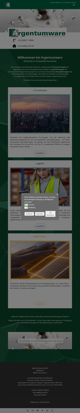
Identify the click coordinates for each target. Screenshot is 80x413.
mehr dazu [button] (28, 202)
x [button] (57, 194)
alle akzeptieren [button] (50, 214)
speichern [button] (39, 214)
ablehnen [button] (29, 214)
